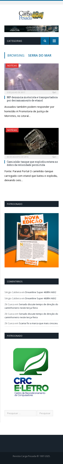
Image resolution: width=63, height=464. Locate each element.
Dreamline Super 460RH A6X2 (40, 292)
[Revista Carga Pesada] (31, 15)
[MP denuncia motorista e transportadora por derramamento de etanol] (31, 77)
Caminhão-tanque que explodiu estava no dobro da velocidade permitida (32, 163)
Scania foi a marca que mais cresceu (38, 323)
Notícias (12, 65)
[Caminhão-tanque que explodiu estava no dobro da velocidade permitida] (31, 142)
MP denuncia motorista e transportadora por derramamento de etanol (32, 99)
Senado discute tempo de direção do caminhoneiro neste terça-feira (31, 306)
